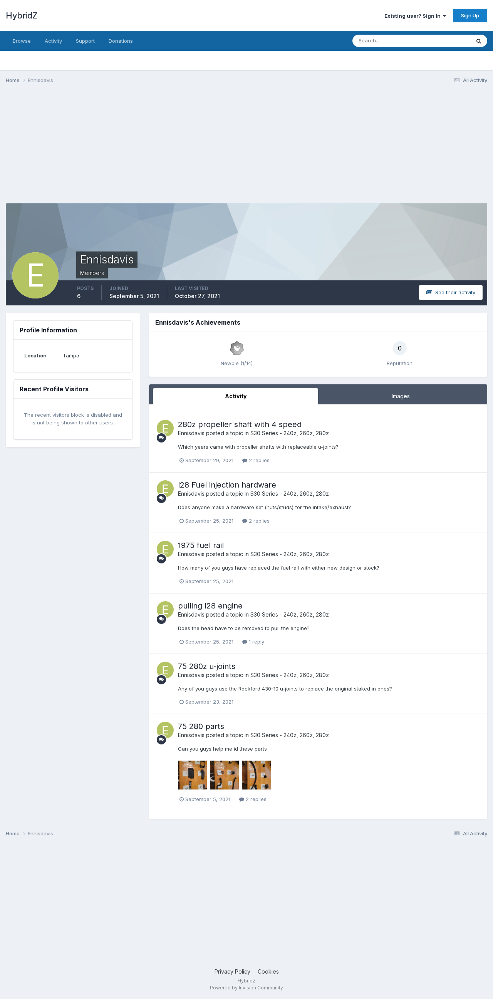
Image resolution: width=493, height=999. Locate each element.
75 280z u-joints (206, 666)
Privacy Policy (232, 971)
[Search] (478, 41)
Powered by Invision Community (246, 988)
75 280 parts (201, 726)
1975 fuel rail (201, 545)
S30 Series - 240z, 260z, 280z (289, 433)
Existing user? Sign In (413, 16)
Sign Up (470, 15)
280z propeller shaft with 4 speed (240, 424)
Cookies (268, 971)
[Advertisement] (146, 149)
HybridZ (21, 15)
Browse (22, 41)
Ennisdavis (191, 433)
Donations (121, 41)
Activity (53, 41)
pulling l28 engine (210, 605)
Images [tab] (401, 396)
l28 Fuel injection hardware (227, 484)
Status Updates (442, 41)
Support (85, 41)
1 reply (255, 642)
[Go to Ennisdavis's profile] (165, 428)
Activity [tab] (235, 396)
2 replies (258, 460)
